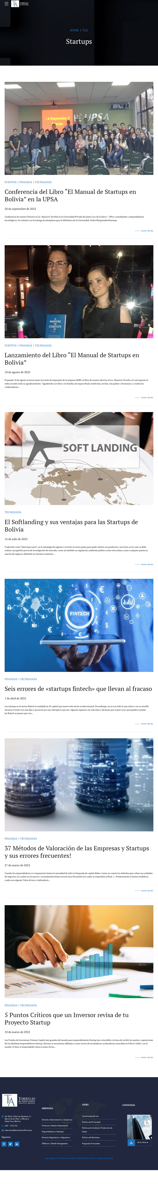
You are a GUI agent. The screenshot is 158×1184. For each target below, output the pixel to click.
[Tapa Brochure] (139, 1127)
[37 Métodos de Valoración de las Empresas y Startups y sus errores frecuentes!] (79, 784)
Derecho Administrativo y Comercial (57, 1119)
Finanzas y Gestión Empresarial (55, 1125)
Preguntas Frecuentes (91, 1143)
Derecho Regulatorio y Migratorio (56, 1137)
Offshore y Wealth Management (55, 1143)
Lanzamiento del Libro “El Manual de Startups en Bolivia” (72, 358)
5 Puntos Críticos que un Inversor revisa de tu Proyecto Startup (67, 1018)
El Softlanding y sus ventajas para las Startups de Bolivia (71, 525)
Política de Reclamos (91, 1137)
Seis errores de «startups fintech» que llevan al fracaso (78, 688)
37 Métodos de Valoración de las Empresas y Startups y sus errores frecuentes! (77, 851)
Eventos (11, 182)
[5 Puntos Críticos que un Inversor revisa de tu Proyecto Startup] (79, 951)
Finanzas (25, 182)
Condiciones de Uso (90, 1116)
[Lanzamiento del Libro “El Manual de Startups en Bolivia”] (79, 291)
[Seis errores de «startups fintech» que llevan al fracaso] (79, 625)
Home (74, 30)
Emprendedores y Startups (53, 1131)
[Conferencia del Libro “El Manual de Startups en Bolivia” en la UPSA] (79, 128)
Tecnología (43, 182)
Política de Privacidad (91, 1122)
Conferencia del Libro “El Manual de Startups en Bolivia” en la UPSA (70, 195)
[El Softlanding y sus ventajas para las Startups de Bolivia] (79, 458)
